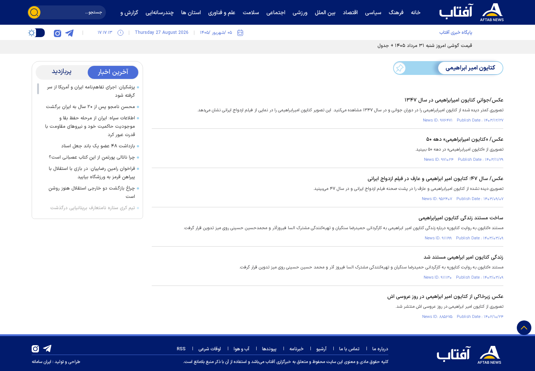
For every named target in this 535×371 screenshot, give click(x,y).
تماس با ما (349, 349)
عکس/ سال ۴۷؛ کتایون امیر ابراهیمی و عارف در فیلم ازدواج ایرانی (435, 179)
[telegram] (69, 32)
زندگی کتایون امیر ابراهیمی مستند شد (463, 257)
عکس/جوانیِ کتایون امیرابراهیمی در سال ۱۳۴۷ (454, 100)
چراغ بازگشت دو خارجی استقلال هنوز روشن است (91, 192)
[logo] (473, 11)
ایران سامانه (41, 362)
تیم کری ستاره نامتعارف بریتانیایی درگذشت (92, 208)
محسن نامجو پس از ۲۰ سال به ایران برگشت (90, 107)
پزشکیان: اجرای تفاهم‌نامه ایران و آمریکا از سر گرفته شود (91, 91)
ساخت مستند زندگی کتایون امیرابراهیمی (461, 218)
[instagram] (57, 32)
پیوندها (269, 349)
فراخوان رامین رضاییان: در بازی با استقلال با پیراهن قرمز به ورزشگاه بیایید (92, 173)
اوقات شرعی (209, 349)
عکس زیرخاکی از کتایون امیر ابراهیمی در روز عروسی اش (445, 296)
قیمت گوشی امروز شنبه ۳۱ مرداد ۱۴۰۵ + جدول (424, 45)
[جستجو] (34, 12)
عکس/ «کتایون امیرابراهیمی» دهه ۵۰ (464, 139)
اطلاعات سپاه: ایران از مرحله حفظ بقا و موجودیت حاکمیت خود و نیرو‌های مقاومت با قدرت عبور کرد (90, 127)
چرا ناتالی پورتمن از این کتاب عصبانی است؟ (92, 157)
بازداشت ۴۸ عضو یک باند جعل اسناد (98, 146)
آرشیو (321, 349)
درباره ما (380, 349)
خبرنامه (296, 349)
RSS (181, 349)
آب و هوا (241, 349)
